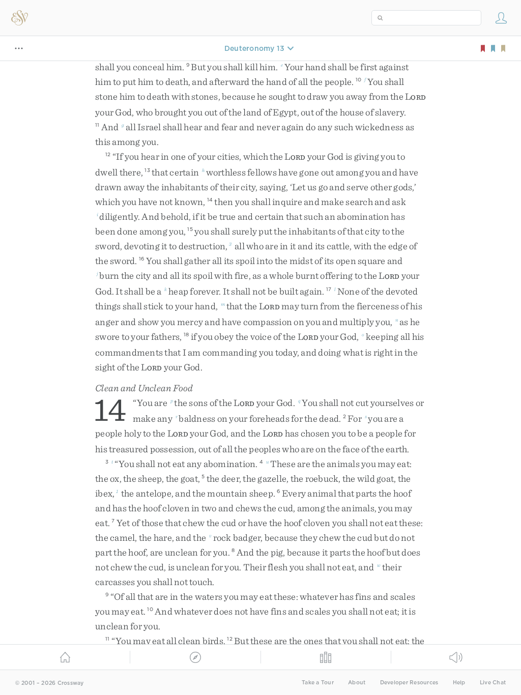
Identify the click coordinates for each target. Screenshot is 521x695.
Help (459, 682)
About (356, 682)
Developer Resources (409, 682)
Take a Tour (318, 682)
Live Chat (493, 682)
